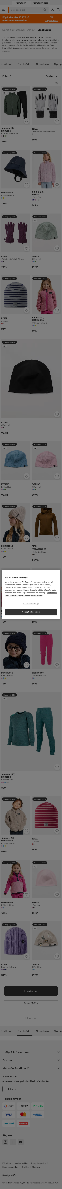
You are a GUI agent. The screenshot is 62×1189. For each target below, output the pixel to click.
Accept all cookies (31, 612)
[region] (31, 594)
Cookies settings (31, 604)
